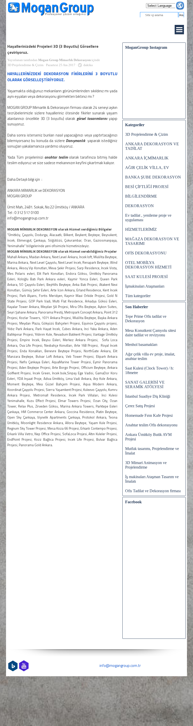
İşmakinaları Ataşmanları (144, 286)
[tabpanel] (96, 665)
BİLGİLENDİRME (141, 196)
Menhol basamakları (141, 344)
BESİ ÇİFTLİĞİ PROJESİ (146, 187)
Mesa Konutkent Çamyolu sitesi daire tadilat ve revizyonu (150, 332)
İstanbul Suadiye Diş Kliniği (147, 396)
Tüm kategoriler (138, 296)
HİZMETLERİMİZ (141, 229)
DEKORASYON (139, 206)
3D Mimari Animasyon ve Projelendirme (146, 465)
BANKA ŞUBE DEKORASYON (153, 177)
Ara (181, 15)
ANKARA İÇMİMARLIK (147, 158)
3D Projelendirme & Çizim (146, 134)
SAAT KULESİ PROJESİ (146, 277)
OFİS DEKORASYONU (146, 253)
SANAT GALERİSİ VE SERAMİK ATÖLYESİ (145, 384)
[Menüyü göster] (179, 30)
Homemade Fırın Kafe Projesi (149, 415)
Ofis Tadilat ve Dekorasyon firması (153, 491)
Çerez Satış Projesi (140, 406)
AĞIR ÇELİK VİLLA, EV (147, 167)
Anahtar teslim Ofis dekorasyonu (151, 425)
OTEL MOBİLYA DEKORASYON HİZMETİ (148, 264)
